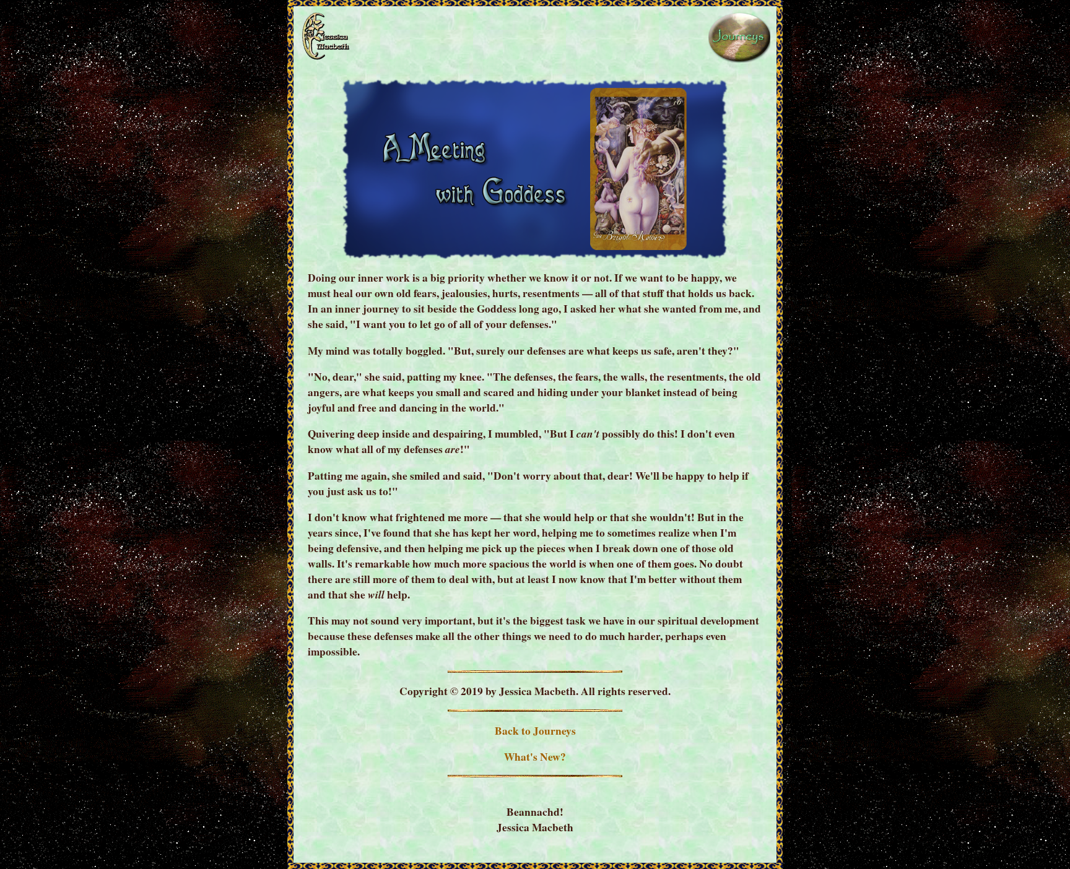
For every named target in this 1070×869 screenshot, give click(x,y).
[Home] (324, 58)
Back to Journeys (535, 730)
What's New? (535, 756)
